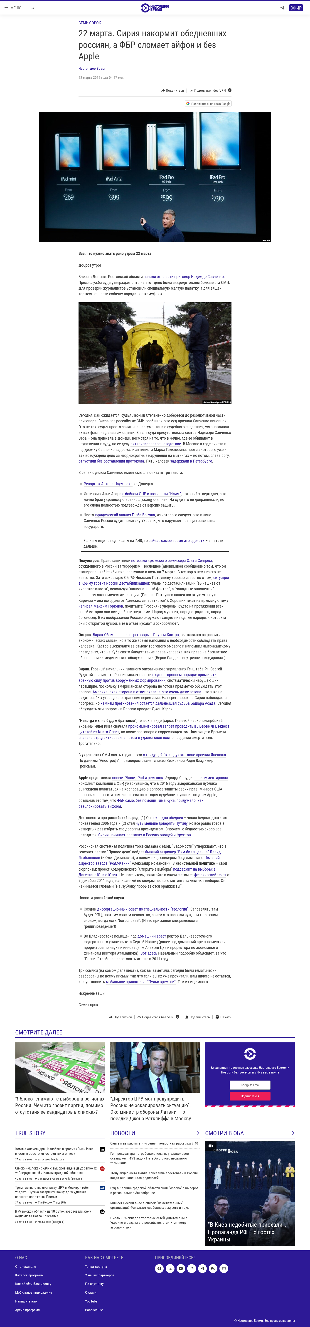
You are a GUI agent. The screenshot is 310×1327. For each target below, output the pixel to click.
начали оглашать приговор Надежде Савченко (184, 276)
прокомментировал (211, 777)
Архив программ (27, 1309)
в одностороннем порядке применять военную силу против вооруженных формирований (148, 677)
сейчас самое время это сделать (176, 540)
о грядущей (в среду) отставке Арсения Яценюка (184, 754)
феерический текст (210, 874)
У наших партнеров (99, 1275)
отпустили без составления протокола (111, 461)
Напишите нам (26, 1301)
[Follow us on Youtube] (181, 1268)
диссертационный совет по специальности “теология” (142, 909)
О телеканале (25, 1266)
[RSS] (213, 1268)
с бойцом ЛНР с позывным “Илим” (151, 493)
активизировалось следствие (155, 443)
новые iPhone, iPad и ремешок (137, 777)
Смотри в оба (224, 1133)
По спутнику (94, 1284)
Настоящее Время (92, 68)
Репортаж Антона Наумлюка (108, 483)
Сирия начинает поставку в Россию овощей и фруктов (144, 834)
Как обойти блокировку (33, 1284)
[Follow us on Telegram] (202, 1268)
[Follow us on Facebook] (159, 1268)
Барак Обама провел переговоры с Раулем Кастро (136, 634)
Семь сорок (90, 22)
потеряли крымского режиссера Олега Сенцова (171, 560)
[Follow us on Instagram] (191, 1268)
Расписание (94, 1309)
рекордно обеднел (167, 817)
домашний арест (152, 936)
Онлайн (90, 1292)
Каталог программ (29, 1275)
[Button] (172, 91)
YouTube (91, 1301)
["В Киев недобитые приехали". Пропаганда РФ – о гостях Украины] (250, 1193)
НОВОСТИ (122, 1133)
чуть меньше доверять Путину (161, 823)
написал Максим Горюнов (101, 606)
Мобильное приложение (33, 1292)
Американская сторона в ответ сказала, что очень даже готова (147, 691)
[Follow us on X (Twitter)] (170, 1268)
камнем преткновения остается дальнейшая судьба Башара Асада (158, 703)
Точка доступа (96, 1266)
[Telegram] (282, 7)
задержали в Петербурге (191, 461)
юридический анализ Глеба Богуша (125, 514)
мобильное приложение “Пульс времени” (141, 981)
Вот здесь (148, 953)
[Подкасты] (223, 1268)
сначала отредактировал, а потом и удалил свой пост (125, 737)
